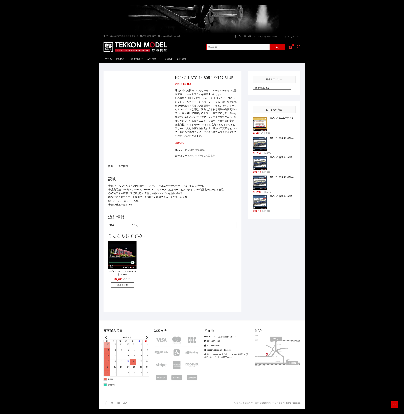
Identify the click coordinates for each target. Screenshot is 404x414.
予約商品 (120, 59)
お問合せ (181, 59)
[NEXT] (146, 337)
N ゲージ (199, 155)
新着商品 (135, 59)
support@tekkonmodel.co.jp (173, 36)
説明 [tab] (110, 166)
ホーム (108, 59)
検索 (277, 47)
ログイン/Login (287, 36)
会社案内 (168, 59)
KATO (191, 155)
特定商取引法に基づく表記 (246, 403)
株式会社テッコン (274, 403)
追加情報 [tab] (123, 166)
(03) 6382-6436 (213, 345)
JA (298, 36)
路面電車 (210, 155)
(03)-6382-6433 (149, 36)
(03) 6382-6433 (213, 341)
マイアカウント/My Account (265, 36)
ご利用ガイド (154, 59)
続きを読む (122, 285)
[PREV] (107, 337)
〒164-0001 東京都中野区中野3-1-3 (122, 36)
